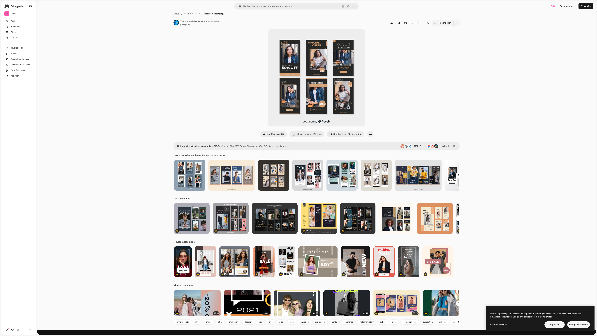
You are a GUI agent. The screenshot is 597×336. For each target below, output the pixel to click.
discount (248, 322)
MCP (416, 146)
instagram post (409, 322)
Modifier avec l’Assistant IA (347, 134)
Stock (186, 14)
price (281, 322)
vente (334, 322)
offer (197, 322)
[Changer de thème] (18, 329)
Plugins (443, 146)
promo (209, 322)
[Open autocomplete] (238, 6)
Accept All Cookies (578, 324)
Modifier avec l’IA (275, 134)
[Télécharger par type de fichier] (456, 23)
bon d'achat (320, 322)
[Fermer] (454, 146)
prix (270, 322)
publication (428, 322)
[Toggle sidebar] (30, 6)
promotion (233, 322)
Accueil (177, 14)
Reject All (555, 324)
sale (260, 322)
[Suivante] (458, 175)
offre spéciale (183, 322)
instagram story (367, 322)
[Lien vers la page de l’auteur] (176, 23)
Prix (553, 6)
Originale (289, 35)
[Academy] (12, 329)
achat (382, 322)
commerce (348, 322)
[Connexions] (6, 329)
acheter (442, 322)
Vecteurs (196, 14)
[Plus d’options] (413, 23)
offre (220, 322)
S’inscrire (586, 6)
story (292, 322)
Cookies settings (498, 324)
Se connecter (567, 6)
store (394, 322)
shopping (305, 322)
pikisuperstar (186, 24)
